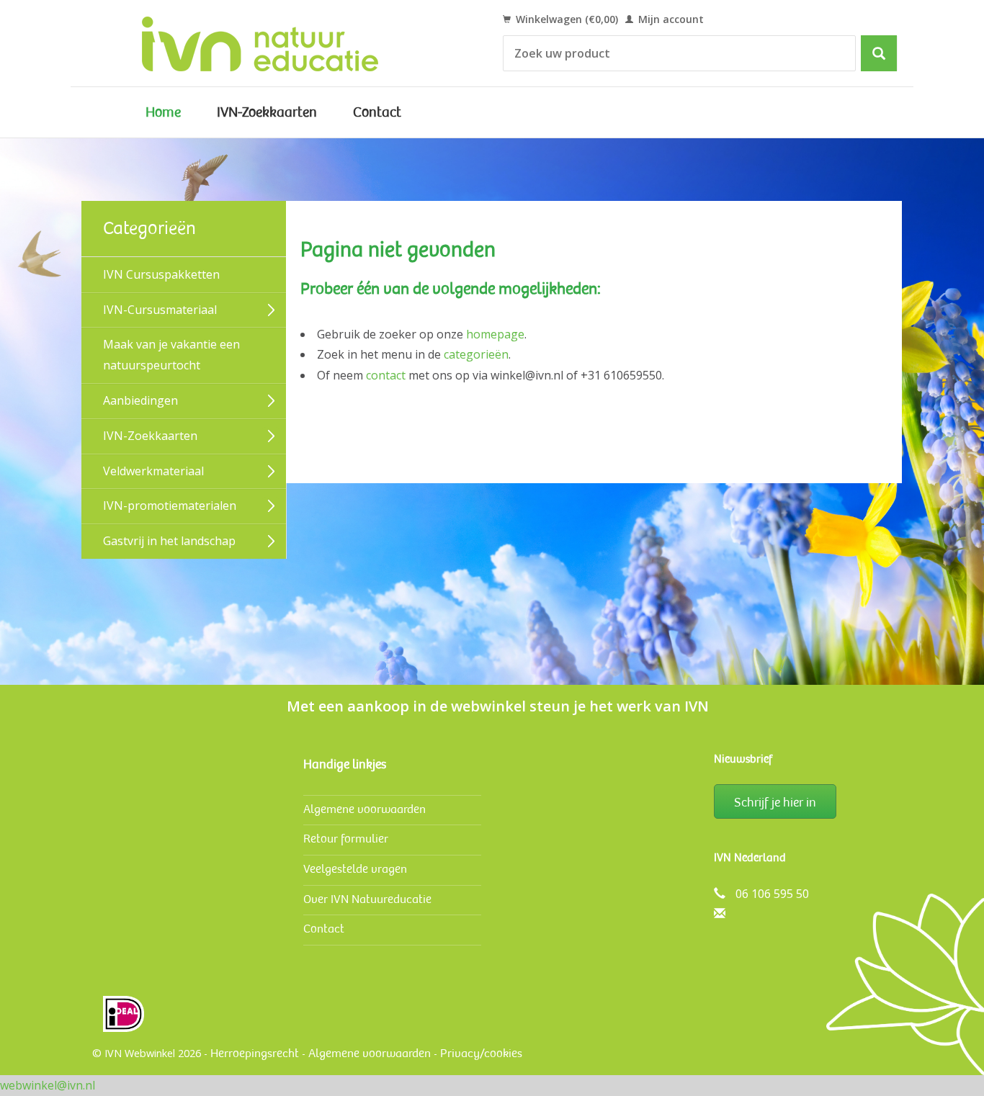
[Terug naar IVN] (276, 43)
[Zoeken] (879, 53)
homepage (495, 334)
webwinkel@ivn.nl (47, 1085)
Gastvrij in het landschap (169, 541)
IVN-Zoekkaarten (267, 112)
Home (163, 112)
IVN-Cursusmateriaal (160, 310)
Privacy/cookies (481, 1053)
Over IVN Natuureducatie (367, 899)
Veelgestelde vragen (355, 868)
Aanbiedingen (140, 400)
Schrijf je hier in (775, 802)
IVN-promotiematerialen (169, 505)
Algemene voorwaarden (364, 809)
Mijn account (669, 19)
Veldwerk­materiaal (153, 471)
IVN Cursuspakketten (161, 274)
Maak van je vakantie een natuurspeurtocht (171, 354)
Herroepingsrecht (254, 1053)
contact (386, 375)
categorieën (476, 354)
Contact (377, 112)
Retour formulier (345, 838)
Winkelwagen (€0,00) (565, 19)
